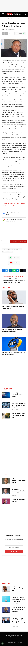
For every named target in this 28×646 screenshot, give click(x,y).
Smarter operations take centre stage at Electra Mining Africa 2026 (19, 405)
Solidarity (4, 251)
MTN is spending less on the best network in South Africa (18, 609)
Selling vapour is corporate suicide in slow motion (19, 480)
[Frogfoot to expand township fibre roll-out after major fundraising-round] (6, 620)
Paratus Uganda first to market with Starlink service (18, 394)
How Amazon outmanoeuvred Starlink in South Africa (18, 491)
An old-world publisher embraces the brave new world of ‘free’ (7, 280)
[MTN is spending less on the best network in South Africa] (14, 321)
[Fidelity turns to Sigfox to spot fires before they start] (6, 415)
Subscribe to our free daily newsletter (15, 203)
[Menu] (3, 14)
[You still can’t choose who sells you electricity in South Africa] (6, 599)
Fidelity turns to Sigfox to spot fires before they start (19, 415)
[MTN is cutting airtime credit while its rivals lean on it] (14, 297)
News (6, 18)
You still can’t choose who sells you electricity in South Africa (19, 599)
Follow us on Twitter (10, 206)
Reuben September (16, 249)
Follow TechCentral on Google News (14, 213)
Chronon (19, 637)
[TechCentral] (14, 14)
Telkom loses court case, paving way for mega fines (20, 280)
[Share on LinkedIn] (6, 33)
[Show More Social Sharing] (9, 33)
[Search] (25, 14)
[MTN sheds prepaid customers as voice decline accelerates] (14, 344)
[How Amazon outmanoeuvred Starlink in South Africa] (6, 491)
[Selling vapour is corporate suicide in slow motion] (6, 481)
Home (3, 18)
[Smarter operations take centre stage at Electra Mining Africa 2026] (6, 405)
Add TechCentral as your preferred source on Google (15, 220)
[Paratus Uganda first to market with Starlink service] (6, 395)
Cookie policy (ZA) (14, 640)
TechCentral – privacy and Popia (15, 642)
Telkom (10, 251)
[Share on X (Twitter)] (3, 33)
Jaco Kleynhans (6, 249)
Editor (4, 29)
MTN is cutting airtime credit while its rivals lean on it (19, 589)
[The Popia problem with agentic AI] (6, 501)
